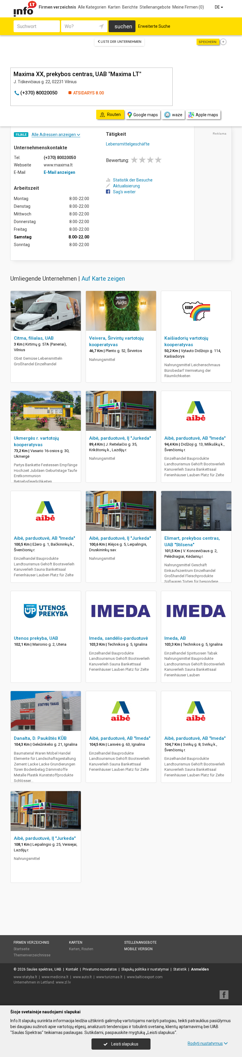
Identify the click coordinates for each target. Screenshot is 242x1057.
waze (177, 114)
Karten (114, 7)
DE (218, 7)
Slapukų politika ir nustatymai (145, 969)
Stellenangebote (155, 7)
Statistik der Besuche (133, 180)
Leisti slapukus (124, 1044)
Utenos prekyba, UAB (36, 638)
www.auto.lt (82, 977)
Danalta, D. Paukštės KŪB (40, 738)
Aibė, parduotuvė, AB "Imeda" (194, 438)
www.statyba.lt (25, 977)
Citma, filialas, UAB (34, 338)
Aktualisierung (126, 186)
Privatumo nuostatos (100, 969)
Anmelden (200, 969)
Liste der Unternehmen (121, 42)
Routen (87, 949)
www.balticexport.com (145, 977)
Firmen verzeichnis (57, 7)
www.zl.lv (63, 982)
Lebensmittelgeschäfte (128, 144)
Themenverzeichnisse (32, 955)
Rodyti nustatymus (205, 1043)
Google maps (145, 114)
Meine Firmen (188, 7)
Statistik (180, 969)
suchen (123, 26)
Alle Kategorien (92, 7)
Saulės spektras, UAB (44, 969)
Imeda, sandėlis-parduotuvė (118, 638)
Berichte (130, 7)
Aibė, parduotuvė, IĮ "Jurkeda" (120, 438)
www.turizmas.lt (109, 977)
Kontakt (72, 969)
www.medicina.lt (55, 977)
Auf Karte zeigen (103, 278)
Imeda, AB (175, 638)
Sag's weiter (124, 191)
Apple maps (207, 114)
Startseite (22, 949)
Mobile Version (138, 949)
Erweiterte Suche (154, 26)
